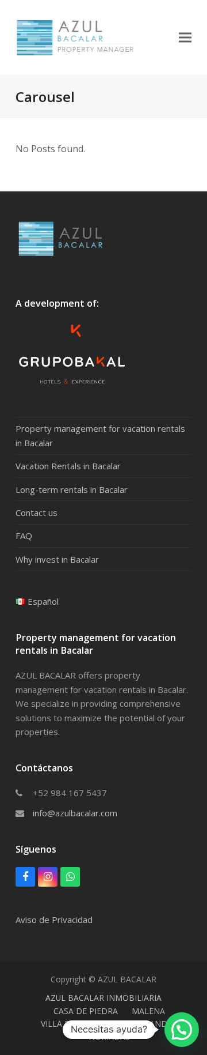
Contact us (36, 512)
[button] (185, 37)
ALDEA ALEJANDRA (141, 1023)
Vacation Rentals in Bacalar (68, 466)
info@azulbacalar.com (75, 813)
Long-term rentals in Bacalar (72, 489)
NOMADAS (109, 1036)
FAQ (24, 535)
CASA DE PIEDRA (85, 1010)
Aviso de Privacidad (54, 919)
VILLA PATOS (66, 1023)
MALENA (148, 1010)
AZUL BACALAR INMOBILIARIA (103, 997)
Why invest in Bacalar (57, 559)
